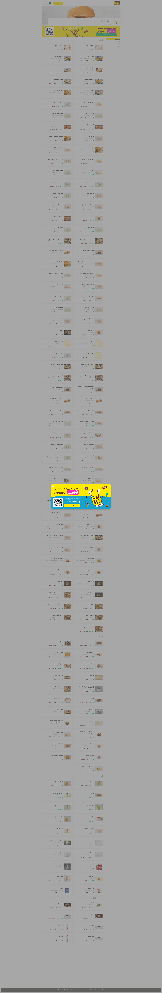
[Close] (53, 486)
